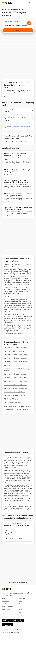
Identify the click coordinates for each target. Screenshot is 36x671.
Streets (21, 606)
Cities (20, 612)
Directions (21, 615)
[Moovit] (7, 3)
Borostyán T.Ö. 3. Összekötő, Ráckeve (15, 374)
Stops (20, 609)
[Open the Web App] (7, 624)
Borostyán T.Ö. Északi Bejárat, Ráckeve (15, 378)
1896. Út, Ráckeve (9, 409)
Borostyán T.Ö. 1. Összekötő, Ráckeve (15, 347)
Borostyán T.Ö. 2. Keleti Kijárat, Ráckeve (15, 361)
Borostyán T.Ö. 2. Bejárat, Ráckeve (14, 365)
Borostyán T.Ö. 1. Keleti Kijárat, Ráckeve (15, 354)
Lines (20, 601)
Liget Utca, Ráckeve (22, 409)
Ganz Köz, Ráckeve (24, 406)
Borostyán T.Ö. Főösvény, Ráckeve (14, 392)
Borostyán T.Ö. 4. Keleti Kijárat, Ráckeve (15, 388)
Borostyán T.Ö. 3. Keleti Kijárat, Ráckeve (15, 381)
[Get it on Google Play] (7, 620)
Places (20, 603)
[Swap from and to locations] (29, 23)
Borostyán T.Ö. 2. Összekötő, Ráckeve (15, 358)
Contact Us (22, 629)
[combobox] (18, 21)
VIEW (24, 141)
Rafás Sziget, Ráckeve (10, 406)
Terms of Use (5, 629)
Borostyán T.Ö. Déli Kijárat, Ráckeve (14, 395)
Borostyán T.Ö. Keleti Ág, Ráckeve (14, 351)
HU (4, 613)
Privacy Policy (14, 629)
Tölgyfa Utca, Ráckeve (10, 399)
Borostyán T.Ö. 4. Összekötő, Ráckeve (15, 385)
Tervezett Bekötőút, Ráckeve (13, 402)
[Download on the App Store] (18, 620)
